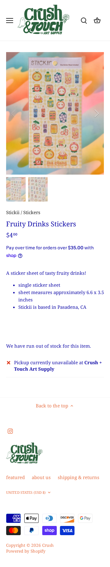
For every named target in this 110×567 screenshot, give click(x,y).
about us (41, 477)
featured (15, 477)
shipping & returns (78, 477)
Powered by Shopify (26, 551)
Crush (48, 545)
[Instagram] (10, 431)
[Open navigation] (9, 20)
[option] (55, 113)
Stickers (31, 212)
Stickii (13, 212)
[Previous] (13, 113)
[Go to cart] (97, 20)
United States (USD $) (26, 492)
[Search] (83, 20)
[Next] (96, 113)
